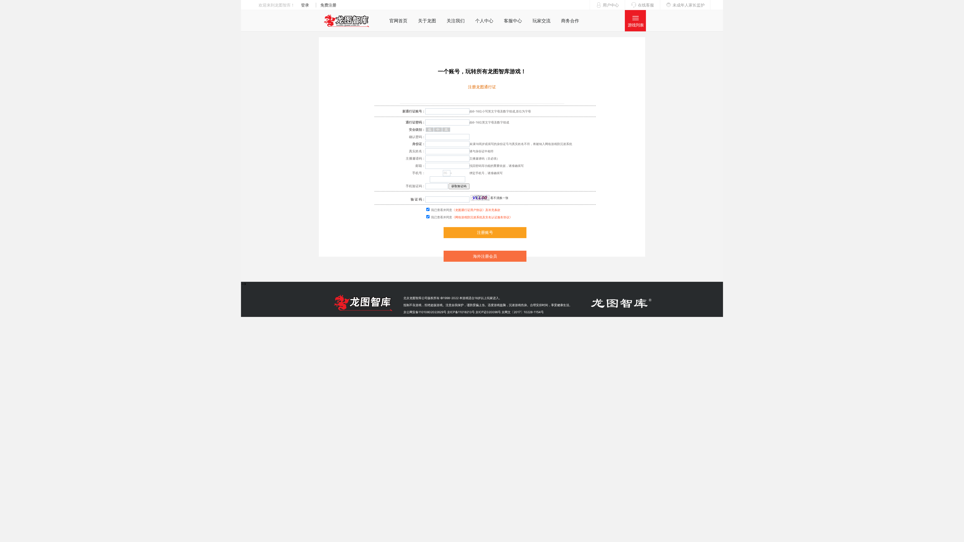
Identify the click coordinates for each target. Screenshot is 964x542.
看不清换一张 (499, 198)
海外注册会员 (485, 256)
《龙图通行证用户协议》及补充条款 (476, 210)
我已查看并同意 (465, 210)
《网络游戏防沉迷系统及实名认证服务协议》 (482, 217)
